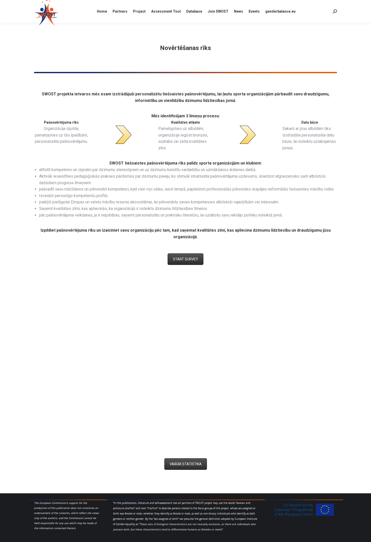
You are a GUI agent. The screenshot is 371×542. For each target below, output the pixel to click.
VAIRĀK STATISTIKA (186, 464)
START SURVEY (185, 259)
